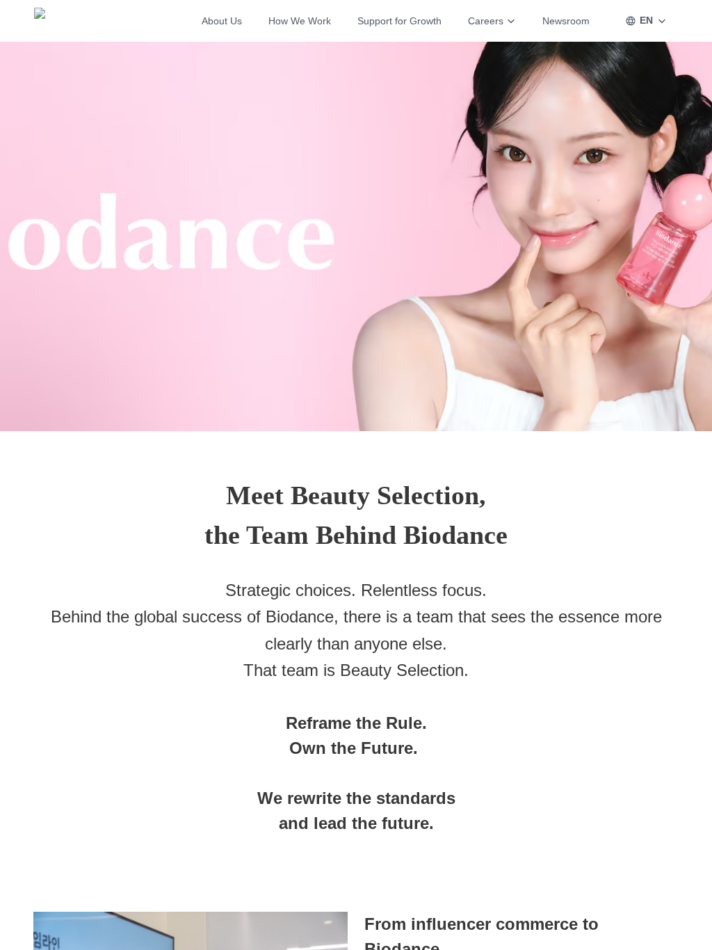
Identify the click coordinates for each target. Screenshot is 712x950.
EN (646, 20)
